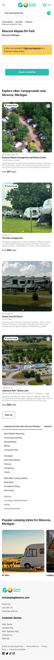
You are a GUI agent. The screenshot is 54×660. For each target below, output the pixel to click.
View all (8, 415)
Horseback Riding (12, 486)
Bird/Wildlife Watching (14, 433)
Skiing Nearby (10, 442)
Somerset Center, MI (10, 155)
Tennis (7, 472)
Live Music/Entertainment (15, 500)
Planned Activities (12, 508)
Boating (7, 496)
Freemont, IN (7, 388)
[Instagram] (13, 654)
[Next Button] (49, 126)
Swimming (9, 490)
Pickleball (8, 456)
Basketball (9, 482)
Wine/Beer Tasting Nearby (16, 478)
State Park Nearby (12, 460)
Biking (7, 446)
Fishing (7, 464)
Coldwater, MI (7, 314)
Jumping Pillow (11, 450)
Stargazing (9, 468)
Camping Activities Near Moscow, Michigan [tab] (22, 426)
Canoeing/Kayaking (13, 438)
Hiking (7, 504)
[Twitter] (7, 654)
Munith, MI (6, 235)
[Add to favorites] (48, 105)
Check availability (27, 72)
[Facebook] (4, 654)
